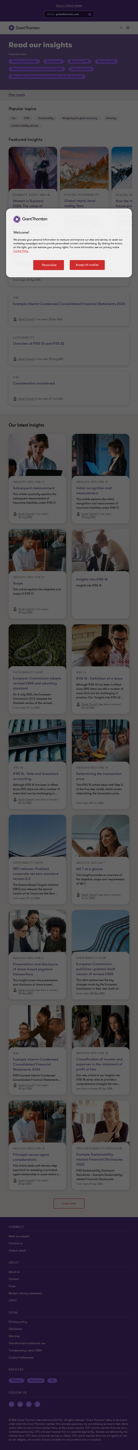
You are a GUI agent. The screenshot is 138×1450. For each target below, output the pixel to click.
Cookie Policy (20, 251)
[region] (69, 243)
